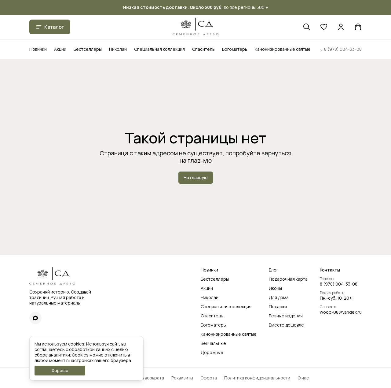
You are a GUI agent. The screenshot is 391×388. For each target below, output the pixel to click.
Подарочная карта (288, 279)
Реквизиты (182, 378)
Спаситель (203, 49)
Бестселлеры (88, 49)
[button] (323, 27)
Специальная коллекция (159, 49)
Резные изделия (286, 316)
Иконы (275, 288)
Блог (273, 270)
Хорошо (60, 370)
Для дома (279, 297)
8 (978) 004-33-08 (338, 284)
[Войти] (341, 27)
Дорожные (212, 352)
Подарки (278, 306)
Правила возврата (145, 378)
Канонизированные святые (283, 49)
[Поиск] (306, 27)
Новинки (38, 49)
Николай (118, 49)
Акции (60, 49)
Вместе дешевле (286, 325)
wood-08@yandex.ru (341, 312)
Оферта (208, 378)
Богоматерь (234, 49)
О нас (303, 378)
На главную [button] (196, 177)
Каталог (54, 27)
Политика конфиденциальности (257, 378)
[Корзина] (358, 27)
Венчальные (213, 343)
